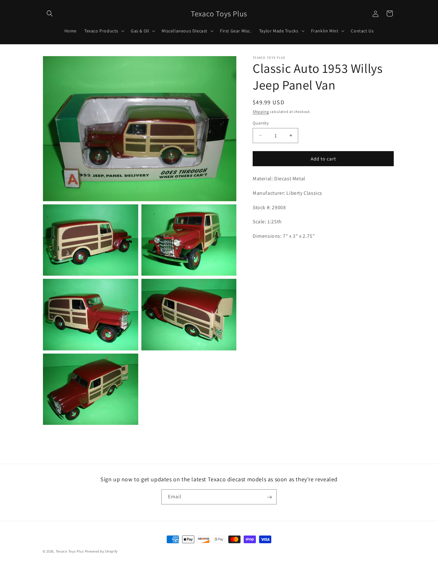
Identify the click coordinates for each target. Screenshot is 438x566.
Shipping (261, 111)
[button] (50, 13)
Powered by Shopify (101, 551)
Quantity (261, 122)
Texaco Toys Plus (70, 551)
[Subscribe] (269, 497)
